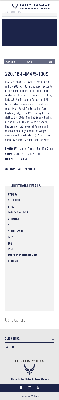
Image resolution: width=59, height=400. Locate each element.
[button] (5, 6)
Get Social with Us (29, 361)
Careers (10, 347)
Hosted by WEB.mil (29, 396)
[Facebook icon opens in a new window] (21, 387)
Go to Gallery (15, 319)
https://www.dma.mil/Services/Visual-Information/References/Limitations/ (27, 305)
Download (14, 169)
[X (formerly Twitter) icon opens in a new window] (38, 387)
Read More (14, 261)
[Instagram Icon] (29, 387)
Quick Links (12, 338)
